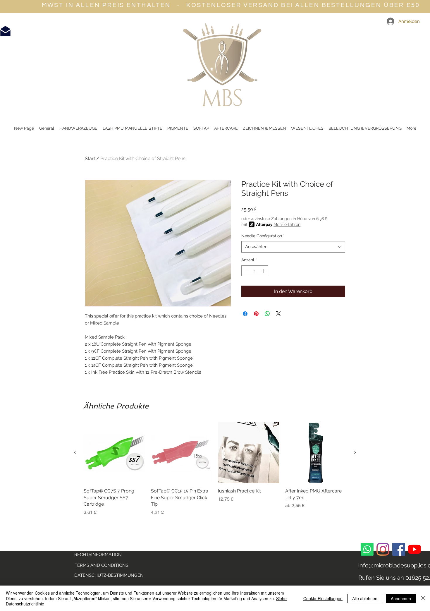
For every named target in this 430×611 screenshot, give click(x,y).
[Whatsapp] (367, 549)
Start (90, 158)
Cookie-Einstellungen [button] (323, 598)
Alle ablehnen (364, 598)
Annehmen (401, 598)
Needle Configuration (263, 236)
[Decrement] (246, 271)
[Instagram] (382, 549)
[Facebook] (398, 549)
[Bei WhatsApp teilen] (267, 313)
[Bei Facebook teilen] (245, 313)
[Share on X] (278, 313)
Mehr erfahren (287, 224)
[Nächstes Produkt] (354, 452)
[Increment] (263, 271)
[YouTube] (414, 549)
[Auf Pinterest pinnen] (256, 313)
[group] (215, 469)
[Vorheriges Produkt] (75, 452)
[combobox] (293, 247)
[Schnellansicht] (114, 452)
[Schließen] (422, 598)
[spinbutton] (255, 271)
